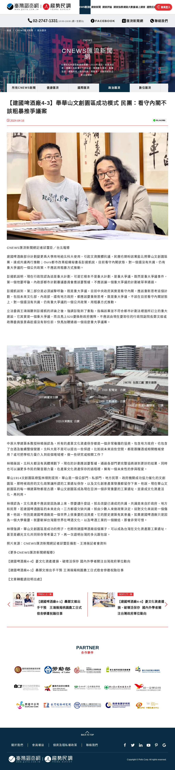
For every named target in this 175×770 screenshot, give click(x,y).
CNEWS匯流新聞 (85, 7)
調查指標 (118, 7)
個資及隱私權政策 (65, 745)
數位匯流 (145, 87)
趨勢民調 (151, 7)
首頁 (9, 31)
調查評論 (107, 7)
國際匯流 (84, 87)
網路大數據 (129, 7)
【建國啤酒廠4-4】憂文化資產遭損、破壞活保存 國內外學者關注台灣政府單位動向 (68, 561)
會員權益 (38, 745)
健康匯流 (53, 87)
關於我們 (17, 745)
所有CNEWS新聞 (24, 87)
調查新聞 (96, 7)
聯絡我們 (92, 745)
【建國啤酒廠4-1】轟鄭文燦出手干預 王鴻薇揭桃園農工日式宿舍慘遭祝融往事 (65, 570)
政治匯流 (114, 87)
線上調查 (140, 7)
